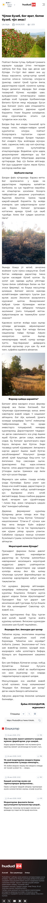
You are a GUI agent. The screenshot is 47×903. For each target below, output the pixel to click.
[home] (12, 866)
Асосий (5, 873)
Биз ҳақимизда (16, 873)
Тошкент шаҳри (9, 5)
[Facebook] (20, 901)
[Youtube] (14, 901)
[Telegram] (4, 901)
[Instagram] (25, 901)
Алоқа (27, 873)
